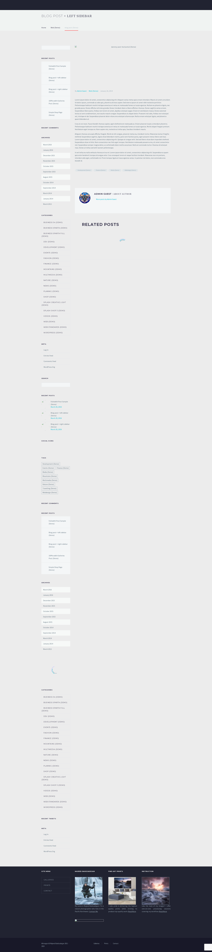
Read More (132, 911)
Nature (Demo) (51, 280)
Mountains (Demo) (53, 269)
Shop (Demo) (50, 297)
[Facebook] (76, 177)
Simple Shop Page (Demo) (55, 113)
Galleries (45, 5)
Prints (57, 5)
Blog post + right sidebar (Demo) (58, 90)
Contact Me (93, 911)
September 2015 (49, 172)
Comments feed (50, 361)
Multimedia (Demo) (53, 275)
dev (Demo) (49, 242)
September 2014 (49, 188)
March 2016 (47, 145)
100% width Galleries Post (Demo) (57, 102)
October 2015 (48, 166)
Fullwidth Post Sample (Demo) (57, 67)
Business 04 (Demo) (53, 222)
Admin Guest (82, 91)
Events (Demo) (51, 253)
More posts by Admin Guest (106, 199)
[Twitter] (79, 177)
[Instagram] (170, 944)
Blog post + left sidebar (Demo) (57, 79)
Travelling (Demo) (49, 488)
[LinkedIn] (89, 177)
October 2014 (48, 182)
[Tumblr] (86, 177)
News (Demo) (50, 286)
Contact (96, 5)
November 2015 (49, 161)
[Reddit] (92, 177)
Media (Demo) (115, 170)
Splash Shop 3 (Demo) (54, 311)
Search (67, 48)
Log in (46, 350)
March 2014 (47, 193)
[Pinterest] (83, 177)
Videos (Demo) (51, 316)
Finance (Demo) (100, 170)
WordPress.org (49, 367)
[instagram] (46, 447)
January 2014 (48, 199)
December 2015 (49, 155)
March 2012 (47, 204)
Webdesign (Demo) (130, 170)
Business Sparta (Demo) (55, 228)
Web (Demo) (93, 91)
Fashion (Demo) (51, 258)
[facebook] (42, 447)
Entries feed (48, 356)
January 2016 (48, 150)
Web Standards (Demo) (55, 327)
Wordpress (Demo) (53, 333)
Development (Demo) (84, 170)
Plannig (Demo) (51, 291)
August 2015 (47, 177)
